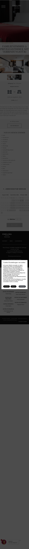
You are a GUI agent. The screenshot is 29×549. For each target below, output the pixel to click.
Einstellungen (22, 286)
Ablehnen (13, 286)
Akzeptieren (6, 286)
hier (9, 279)
